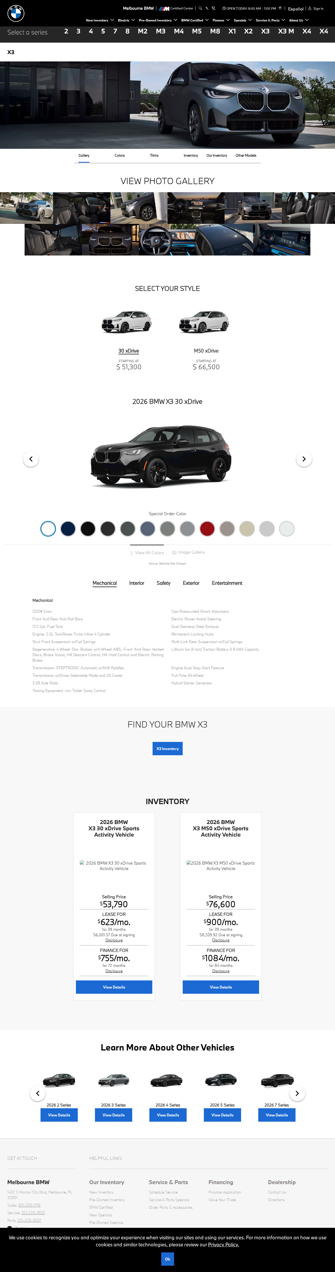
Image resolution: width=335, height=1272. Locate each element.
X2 (248, 31)
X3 (265, 31)
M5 (197, 31)
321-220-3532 (33, 1212)
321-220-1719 (29, 1205)
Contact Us (277, 1192)
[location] (279, 8)
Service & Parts (168, 1182)
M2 (143, 31)
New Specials (100, 1214)
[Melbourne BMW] (44, 12)
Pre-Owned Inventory (107, 1199)
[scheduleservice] (207, 8)
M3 (161, 31)
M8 (215, 31)
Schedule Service (163, 1192)
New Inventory (101, 1192)
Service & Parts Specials (169, 1199)
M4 (179, 31)
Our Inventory (106, 1182)
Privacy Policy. (223, 1244)
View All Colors (149, 552)
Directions (276, 1199)
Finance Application (225, 1192)
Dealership (282, 1182)
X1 (232, 31)
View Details (114, 987)
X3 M (286, 31)
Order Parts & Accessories (171, 1207)
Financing (221, 1182)
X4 (307, 31)
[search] (200, 8)
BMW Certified (101, 1207)
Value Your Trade (222, 1199)
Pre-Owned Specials (106, 1222)
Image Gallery (191, 552)
